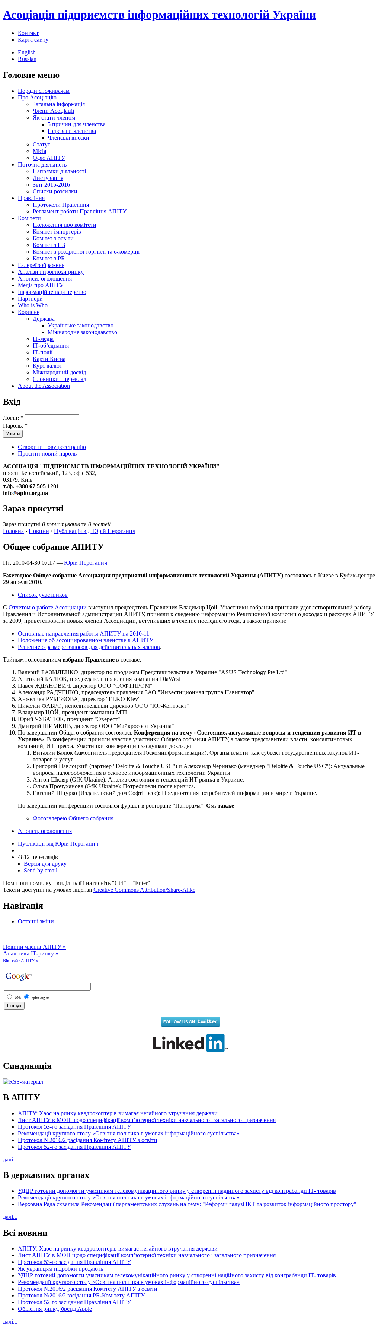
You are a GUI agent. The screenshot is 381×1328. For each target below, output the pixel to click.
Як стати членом (54, 117)
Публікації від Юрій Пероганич (58, 843)
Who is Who (33, 305)
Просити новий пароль (47, 453)
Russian (27, 59)
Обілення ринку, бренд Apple (55, 1309)
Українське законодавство (80, 325)
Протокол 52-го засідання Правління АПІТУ (74, 1147)
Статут (41, 144)
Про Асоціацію (37, 97)
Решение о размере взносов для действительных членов (89, 647)
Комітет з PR (49, 258)
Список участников (43, 595)
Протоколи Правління (61, 205)
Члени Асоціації (53, 111)
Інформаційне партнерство (52, 292)
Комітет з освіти (53, 238)
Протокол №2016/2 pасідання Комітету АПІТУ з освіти (87, 1140)
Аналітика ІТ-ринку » (30, 953)
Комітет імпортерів (57, 231)
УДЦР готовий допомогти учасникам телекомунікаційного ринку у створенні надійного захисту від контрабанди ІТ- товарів (177, 1191)
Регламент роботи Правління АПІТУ (80, 211)
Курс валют (47, 365)
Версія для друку (45, 863)
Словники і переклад (59, 379)
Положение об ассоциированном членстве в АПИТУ (85, 640)
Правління (31, 198)
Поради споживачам (44, 91)
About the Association (44, 386)
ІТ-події (42, 352)
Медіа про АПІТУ (41, 285)
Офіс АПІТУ (49, 158)
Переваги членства (72, 131)
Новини (39, 531)
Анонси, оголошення (45, 278)
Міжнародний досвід (59, 372)
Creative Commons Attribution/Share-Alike (144, 890)
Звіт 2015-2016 (51, 184)
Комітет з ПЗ (49, 245)
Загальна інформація (59, 104)
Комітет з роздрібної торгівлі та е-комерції (86, 251)
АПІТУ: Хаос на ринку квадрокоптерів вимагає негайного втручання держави (118, 1113)
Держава (44, 319)
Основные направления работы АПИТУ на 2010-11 (83, 633)
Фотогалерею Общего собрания (73, 818)
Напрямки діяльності (59, 171)
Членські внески (68, 137)
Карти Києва (49, 359)
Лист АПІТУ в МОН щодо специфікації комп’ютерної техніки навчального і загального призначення (147, 1120)
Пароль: (15, 425)
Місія (39, 151)
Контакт (28, 33)
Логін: (13, 418)
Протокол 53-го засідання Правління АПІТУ (74, 1126)
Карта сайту (33, 40)
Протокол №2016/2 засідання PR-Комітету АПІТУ (81, 1295)
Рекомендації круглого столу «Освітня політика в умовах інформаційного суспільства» (129, 1133)
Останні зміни (36, 921)
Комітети (29, 218)
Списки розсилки (55, 191)
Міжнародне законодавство (82, 332)
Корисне (28, 312)
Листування (48, 178)
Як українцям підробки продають (60, 1268)
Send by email (40, 870)
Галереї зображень (41, 265)
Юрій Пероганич (85, 563)
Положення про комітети (64, 225)
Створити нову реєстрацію (52, 447)
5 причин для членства (77, 124)
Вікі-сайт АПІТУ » (20, 960)
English (27, 52)
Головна (13, 531)
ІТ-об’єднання (51, 345)
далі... (10, 1159)
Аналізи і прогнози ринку (51, 272)
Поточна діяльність (42, 164)
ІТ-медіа (43, 339)
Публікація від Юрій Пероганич (94, 531)
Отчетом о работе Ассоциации (48, 607)
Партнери (30, 298)
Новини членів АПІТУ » (34, 947)
